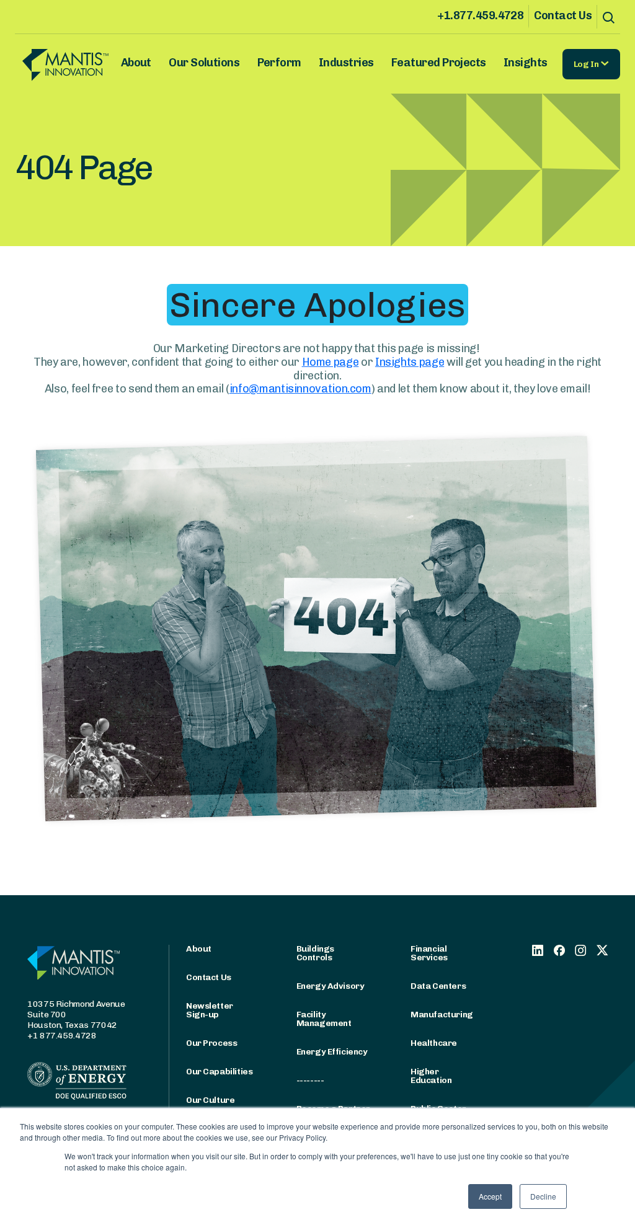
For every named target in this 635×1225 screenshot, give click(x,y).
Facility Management (324, 1019)
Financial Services (429, 953)
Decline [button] (543, 1196)
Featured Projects (438, 62)
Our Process (211, 1043)
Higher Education (431, 1076)
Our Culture (210, 1100)
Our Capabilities (219, 1072)
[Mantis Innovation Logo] (65, 64)
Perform (279, 62)
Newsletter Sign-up (209, 1010)
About (136, 62)
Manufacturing (442, 1015)
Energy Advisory (330, 986)
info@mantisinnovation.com (300, 389)
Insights (526, 62)
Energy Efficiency (332, 1052)
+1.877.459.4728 (480, 15)
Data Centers (438, 986)
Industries (346, 62)
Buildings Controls (315, 953)
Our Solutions (204, 62)
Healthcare (434, 1043)
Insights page (409, 362)
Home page (330, 362)
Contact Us (563, 15)
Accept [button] (490, 1196)
